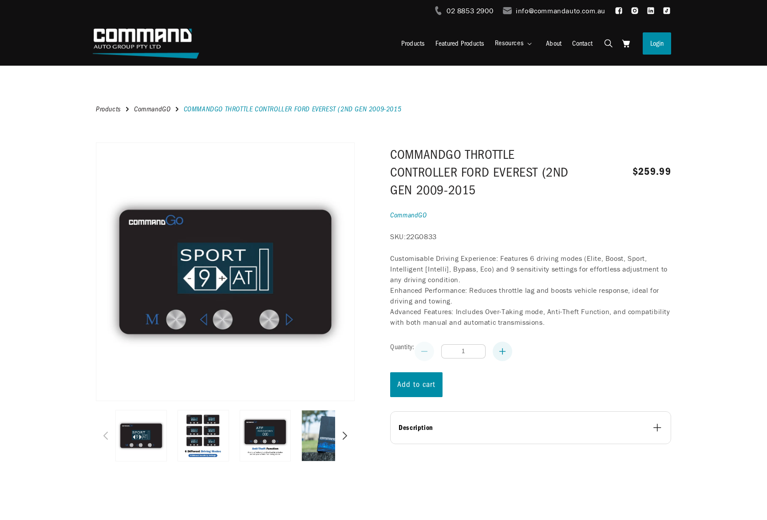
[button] (515, 43)
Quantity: (402, 347)
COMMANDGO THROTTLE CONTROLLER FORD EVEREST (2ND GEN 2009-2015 (479, 172)
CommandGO (152, 109)
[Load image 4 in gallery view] (327, 435)
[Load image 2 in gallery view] (203, 435)
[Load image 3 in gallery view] (265, 435)
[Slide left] (105, 435)
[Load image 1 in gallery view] (141, 435)
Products (108, 109)
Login (657, 43)
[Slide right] (345, 435)
